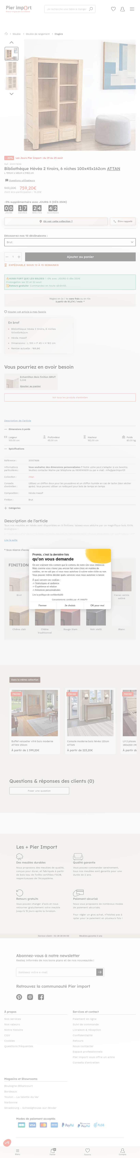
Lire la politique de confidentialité (47, 595)
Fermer (43, 605)
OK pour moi (97, 605)
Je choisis (70, 605)
